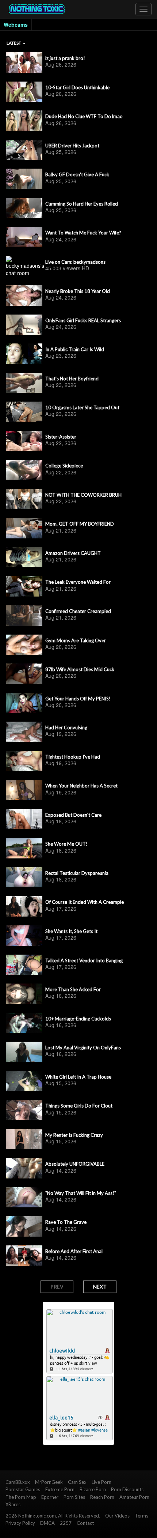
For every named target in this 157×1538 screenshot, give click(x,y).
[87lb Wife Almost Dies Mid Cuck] (24, 673)
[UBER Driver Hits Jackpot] (24, 150)
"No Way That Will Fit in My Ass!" (80, 1193)
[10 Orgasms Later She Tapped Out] (24, 412)
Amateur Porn (134, 1497)
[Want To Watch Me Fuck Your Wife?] (24, 237)
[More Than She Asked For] (24, 994)
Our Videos (117, 1516)
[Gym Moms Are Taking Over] (24, 645)
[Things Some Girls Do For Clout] (24, 1110)
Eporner (49, 1497)
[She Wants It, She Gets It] (24, 935)
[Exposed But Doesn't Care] (24, 819)
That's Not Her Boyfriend (72, 378)
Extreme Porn (59, 1489)
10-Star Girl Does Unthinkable (77, 87)
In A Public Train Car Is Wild (74, 349)
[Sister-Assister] (24, 441)
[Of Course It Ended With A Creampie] (24, 906)
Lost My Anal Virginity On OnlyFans (83, 1047)
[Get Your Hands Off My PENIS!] (24, 703)
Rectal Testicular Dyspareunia (76, 873)
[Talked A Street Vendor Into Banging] (24, 965)
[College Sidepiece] (24, 470)
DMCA (47, 1523)
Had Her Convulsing (66, 727)
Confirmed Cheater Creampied (78, 611)
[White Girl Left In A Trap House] (24, 1081)
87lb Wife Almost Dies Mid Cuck (79, 669)
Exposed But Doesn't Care (73, 814)
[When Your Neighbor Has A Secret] (24, 790)
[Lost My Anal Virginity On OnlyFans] (24, 1052)
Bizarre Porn (93, 1489)
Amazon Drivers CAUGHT (73, 553)
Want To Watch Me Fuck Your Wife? (83, 232)
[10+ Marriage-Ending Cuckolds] (24, 1023)
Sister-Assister (60, 436)
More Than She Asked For (73, 989)
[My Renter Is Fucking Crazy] (24, 1139)
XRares (12, 1504)
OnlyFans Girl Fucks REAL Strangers (83, 320)
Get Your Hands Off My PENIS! (78, 698)
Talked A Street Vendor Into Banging (84, 960)
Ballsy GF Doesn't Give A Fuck (77, 174)
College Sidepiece (64, 465)
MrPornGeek (49, 1482)
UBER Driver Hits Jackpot (72, 145)
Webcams (16, 24)
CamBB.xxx (17, 1482)
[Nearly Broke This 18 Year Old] (24, 295)
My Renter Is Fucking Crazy (74, 1134)
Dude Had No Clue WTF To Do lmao (84, 116)
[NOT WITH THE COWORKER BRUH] (24, 499)
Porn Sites (74, 1497)
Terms (141, 1516)
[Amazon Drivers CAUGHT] (24, 557)
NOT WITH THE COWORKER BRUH (83, 494)
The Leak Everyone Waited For (78, 581)
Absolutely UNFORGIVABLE (74, 1163)
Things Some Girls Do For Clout (78, 1105)
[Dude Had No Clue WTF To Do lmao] (24, 120)
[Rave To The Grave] (24, 1226)
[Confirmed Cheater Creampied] (24, 615)
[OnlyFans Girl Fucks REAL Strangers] (24, 325)
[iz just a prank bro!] (24, 62)
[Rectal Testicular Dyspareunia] (24, 877)
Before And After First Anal (74, 1251)
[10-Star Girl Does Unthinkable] (24, 92)
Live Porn (101, 1482)
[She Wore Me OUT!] (24, 848)
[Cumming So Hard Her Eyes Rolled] (24, 208)
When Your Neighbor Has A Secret (81, 785)
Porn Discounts (127, 1489)
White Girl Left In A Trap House (78, 1076)
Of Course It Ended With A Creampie (84, 902)
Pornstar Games (22, 1489)
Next (100, 1286)
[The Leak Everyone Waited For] (24, 586)
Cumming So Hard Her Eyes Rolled (81, 203)
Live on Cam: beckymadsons (75, 261)
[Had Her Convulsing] (24, 732)
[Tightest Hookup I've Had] (24, 761)
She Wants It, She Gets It (71, 931)
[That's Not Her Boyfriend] (24, 383)
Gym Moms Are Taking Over (75, 640)
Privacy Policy (20, 1523)
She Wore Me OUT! (66, 843)
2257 (66, 1523)
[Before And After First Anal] (24, 1255)
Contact (85, 1523)
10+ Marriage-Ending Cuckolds (78, 1018)
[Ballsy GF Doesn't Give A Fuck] (24, 179)
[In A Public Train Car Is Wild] (24, 353)
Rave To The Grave (66, 1222)
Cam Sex (77, 1482)
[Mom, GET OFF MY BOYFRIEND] (24, 528)
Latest (14, 43)
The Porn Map (20, 1497)
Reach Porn (102, 1497)
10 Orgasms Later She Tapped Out (82, 407)
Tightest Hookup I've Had (72, 756)
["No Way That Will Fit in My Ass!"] (24, 1197)
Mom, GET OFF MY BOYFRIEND (79, 523)
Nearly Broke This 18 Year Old (77, 291)
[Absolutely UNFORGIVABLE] (24, 1168)
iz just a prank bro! (65, 58)
